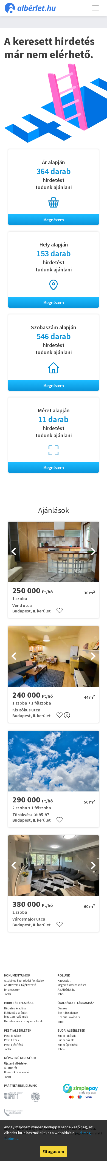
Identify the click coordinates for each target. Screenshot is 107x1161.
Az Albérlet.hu (66, 990)
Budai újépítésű (68, 1045)
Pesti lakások (12, 1036)
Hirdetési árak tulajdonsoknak (23, 1021)
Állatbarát (10, 1068)
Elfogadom (53, 1151)
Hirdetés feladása (15, 1008)
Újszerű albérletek (15, 1063)
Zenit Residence (68, 1013)
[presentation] (13, 552)
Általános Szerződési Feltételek (24, 981)
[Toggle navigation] (95, 8)
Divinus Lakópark (69, 1017)
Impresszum (12, 990)
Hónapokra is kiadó (16, 1072)
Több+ (7, 994)
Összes (62, 1008)
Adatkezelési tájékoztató (20, 985)
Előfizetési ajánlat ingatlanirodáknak (16, 1014)
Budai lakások (67, 1036)
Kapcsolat (64, 981)
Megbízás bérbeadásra (72, 985)
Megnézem (53, 219)
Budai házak (66, 1040)
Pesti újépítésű (13, 1045)
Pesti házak (11, 1040)
